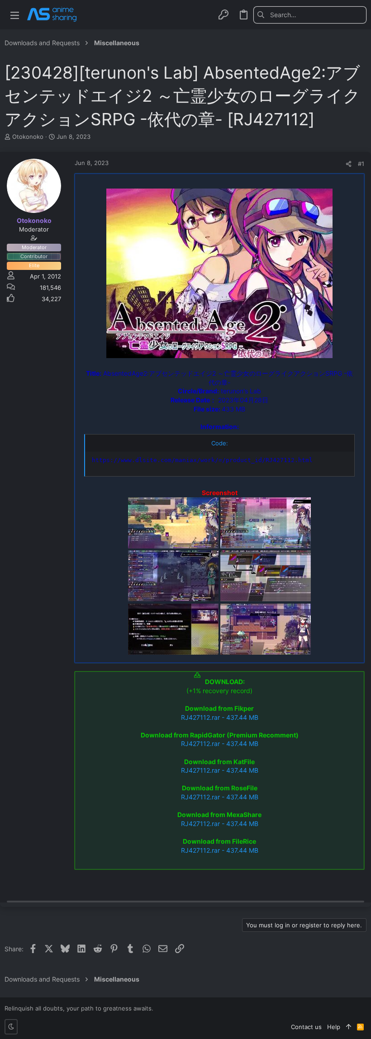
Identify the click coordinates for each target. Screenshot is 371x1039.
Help (333, 1026)
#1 (361, 163)
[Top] (348, 1027)
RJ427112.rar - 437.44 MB (219, 717)
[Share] (348, 164)
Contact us (306, 1026)
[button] (15, 15)
